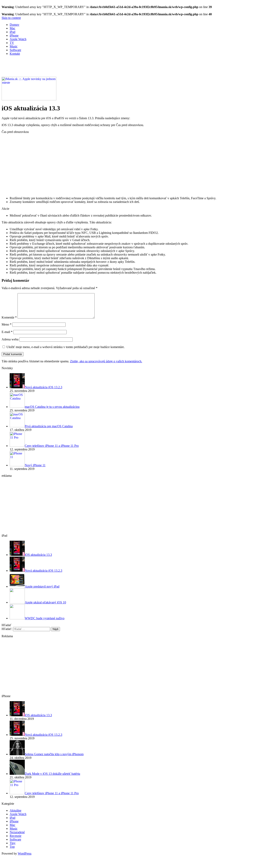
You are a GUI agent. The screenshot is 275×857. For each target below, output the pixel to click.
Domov (14, 24)
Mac (12, 28)
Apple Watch (18, 39)
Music (14, 46)
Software (15, 50)
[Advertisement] (75, 68)
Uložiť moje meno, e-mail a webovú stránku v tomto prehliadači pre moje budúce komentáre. (65, 347)
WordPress (24, 853)
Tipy (13, 843)
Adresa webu (10, 339)
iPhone (14, 35)
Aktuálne (15, 810)
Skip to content (11, 18)
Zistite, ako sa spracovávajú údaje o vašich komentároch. (106, 361)
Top (12, 846)
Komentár (9, 317)
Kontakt (15, 53)
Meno (6, 324)
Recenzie (15, 835)
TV (12, 42)
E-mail (7, 332)
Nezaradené (17, 832)
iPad (12, 32)
